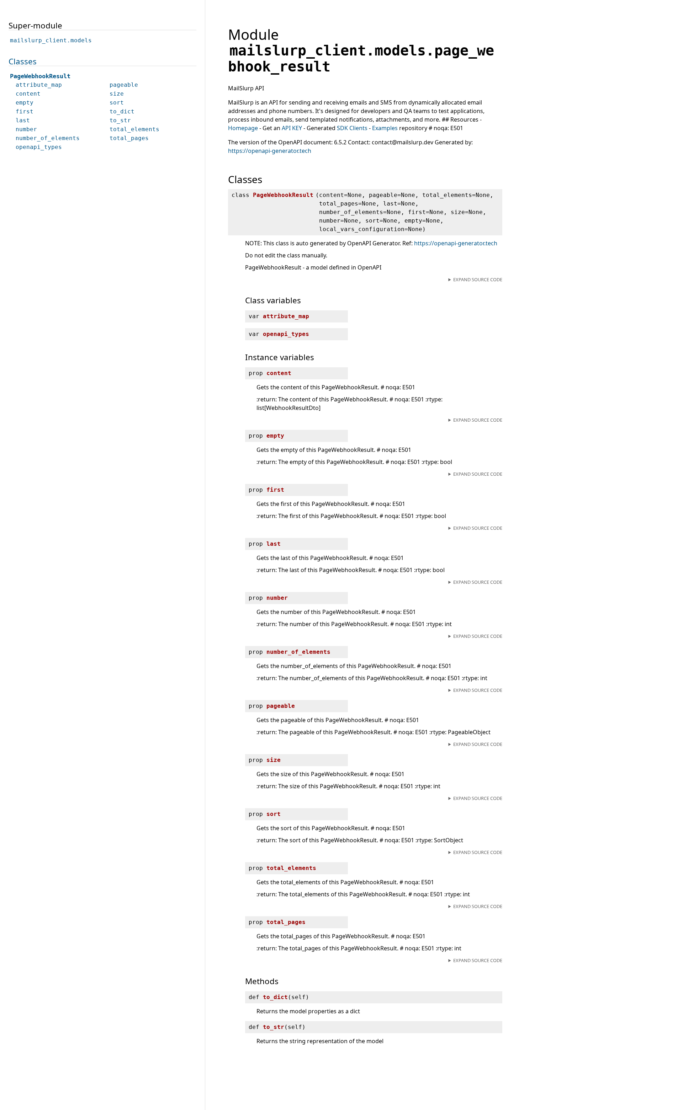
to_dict (122, 111)
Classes (23, 61)
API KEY (292, 128)
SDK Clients (352, 128)
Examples (385, 128)
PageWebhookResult (40, 76)
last (23, 120)
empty (24, 102)
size (117, 93)
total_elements (134, 129)
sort (117, 102)
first (24, 111)
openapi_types (39, 147)
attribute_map (39, 84)
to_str (120, 120)
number (26, 129)
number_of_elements (48, 138)
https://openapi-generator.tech (269, 151)
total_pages (129, 138)
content (28, 93)
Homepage (243, 128)
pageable (124, 84)
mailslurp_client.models (51, 40)
